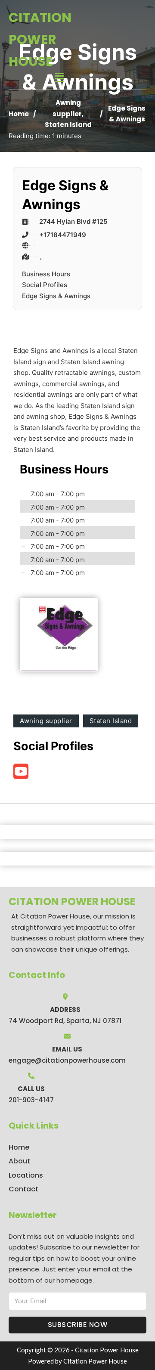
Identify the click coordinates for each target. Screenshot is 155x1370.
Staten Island (68, 124)
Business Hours (46, 274)
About (19, 1161)
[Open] (59, 77)
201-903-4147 (31, 1099)
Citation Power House (40, 39)
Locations (26, 1175)
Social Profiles (44, 285)
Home (19, 113)
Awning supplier (46, 721)
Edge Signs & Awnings (56, 296)
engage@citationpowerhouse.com (67, 1060)
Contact (23, 1189)
